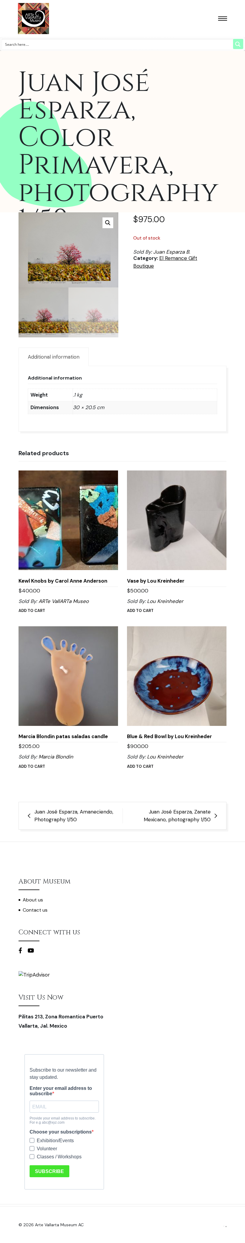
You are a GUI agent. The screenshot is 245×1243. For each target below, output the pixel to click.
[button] (107, 222)
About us (33, 900)
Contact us (35, 910)
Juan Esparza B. (171, 252)
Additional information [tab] (53, 357)
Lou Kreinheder (165, 601)
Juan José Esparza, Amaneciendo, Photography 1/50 (73, 815)
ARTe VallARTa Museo (64, 601)
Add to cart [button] (32, 611)
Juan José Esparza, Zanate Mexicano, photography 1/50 (177, 815)
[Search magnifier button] (238, 44)
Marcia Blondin (56, 756)
